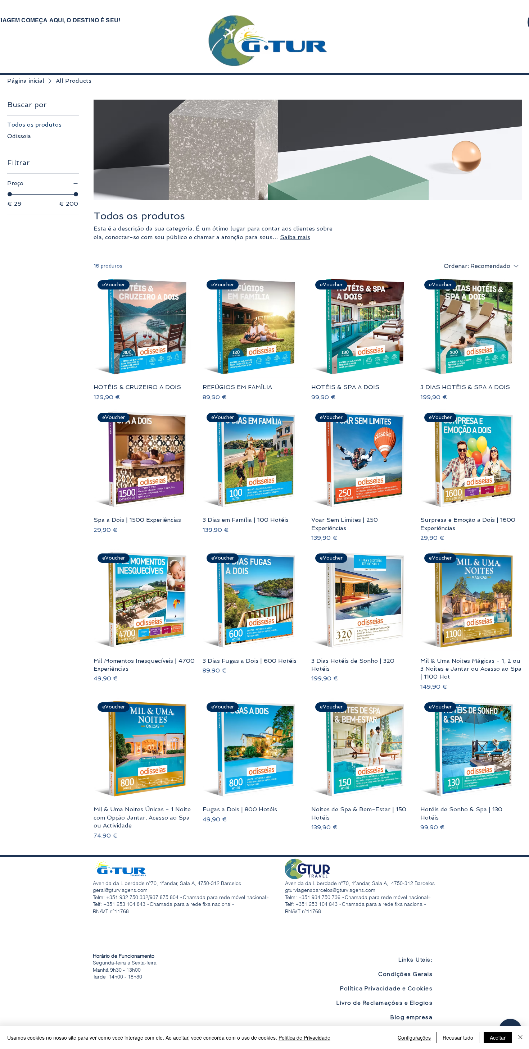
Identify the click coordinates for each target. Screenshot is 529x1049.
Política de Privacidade (304, 1037)
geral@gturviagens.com (120, 890)
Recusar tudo (458, 1037)
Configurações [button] (414, 1037)
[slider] (9, 194)
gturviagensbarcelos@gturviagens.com (330, 890)
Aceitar (498, 1037)
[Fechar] (520, 1037)
